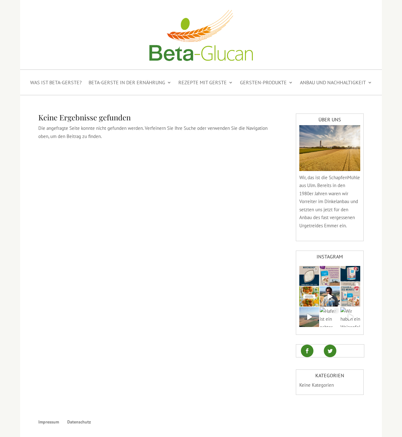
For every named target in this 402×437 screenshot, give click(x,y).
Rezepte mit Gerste (202, 82)
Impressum (48, 422)
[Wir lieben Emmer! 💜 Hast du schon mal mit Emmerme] (309, 276)
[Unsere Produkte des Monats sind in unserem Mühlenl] (350, 296)
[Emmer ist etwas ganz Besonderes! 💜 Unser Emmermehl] (350, 276)
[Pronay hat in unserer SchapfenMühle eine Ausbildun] (330, 296)
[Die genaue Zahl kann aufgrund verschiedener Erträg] (330, 276)
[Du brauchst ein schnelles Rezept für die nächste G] (309, 296)
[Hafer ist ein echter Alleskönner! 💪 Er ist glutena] (330, 317)
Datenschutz (79, 422)
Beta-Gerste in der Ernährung (127, 82)
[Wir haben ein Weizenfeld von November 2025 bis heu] (350, 317)
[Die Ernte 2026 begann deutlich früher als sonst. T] (309, 317)
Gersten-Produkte (263, 82)
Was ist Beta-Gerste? (56, 82)
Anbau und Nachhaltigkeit (333, 82)
